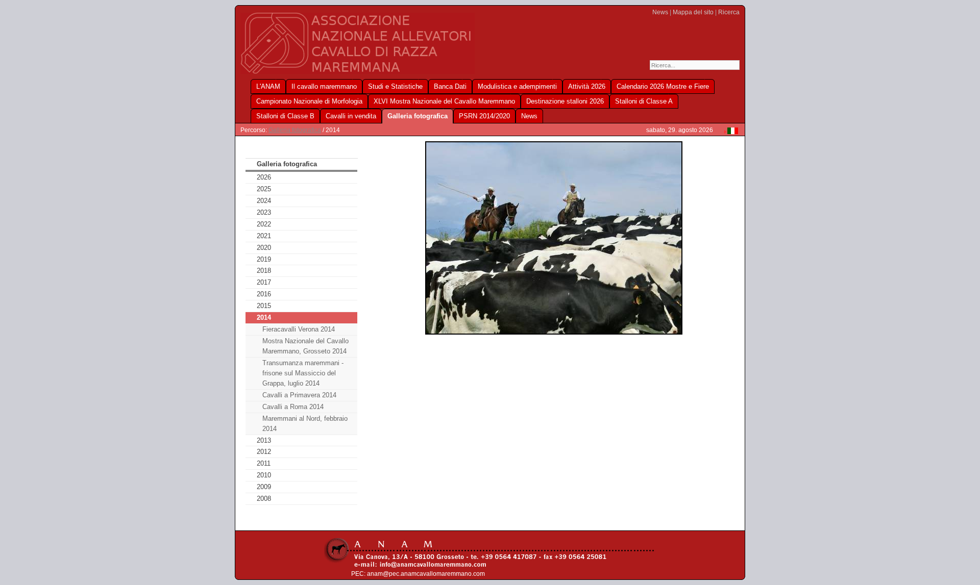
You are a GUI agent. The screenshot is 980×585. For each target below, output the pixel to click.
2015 (264, 306)
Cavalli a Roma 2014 (293, 407)
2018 (264, 270)
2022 (264, 224)
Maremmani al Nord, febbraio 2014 (305, 424)
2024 (264, 201)
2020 (264, 247)
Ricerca (729, 12)
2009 (264, 487)
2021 (264, 236)
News (660, 12)
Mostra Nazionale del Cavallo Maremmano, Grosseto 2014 (305, 346)
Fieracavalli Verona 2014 (298, 329)
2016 (264, 294)
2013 (264, 440)
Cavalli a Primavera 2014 (299, 395)
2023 (264, 212)
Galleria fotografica (294, 130)
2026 (264, 177)
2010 (264, 475)
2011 (264, 463)
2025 (264, 189)
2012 (264, 451)
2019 (264, 259)
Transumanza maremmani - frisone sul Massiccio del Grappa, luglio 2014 (303, 373)
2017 (264, 282)
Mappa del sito (693, 12)
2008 (264, 498)
